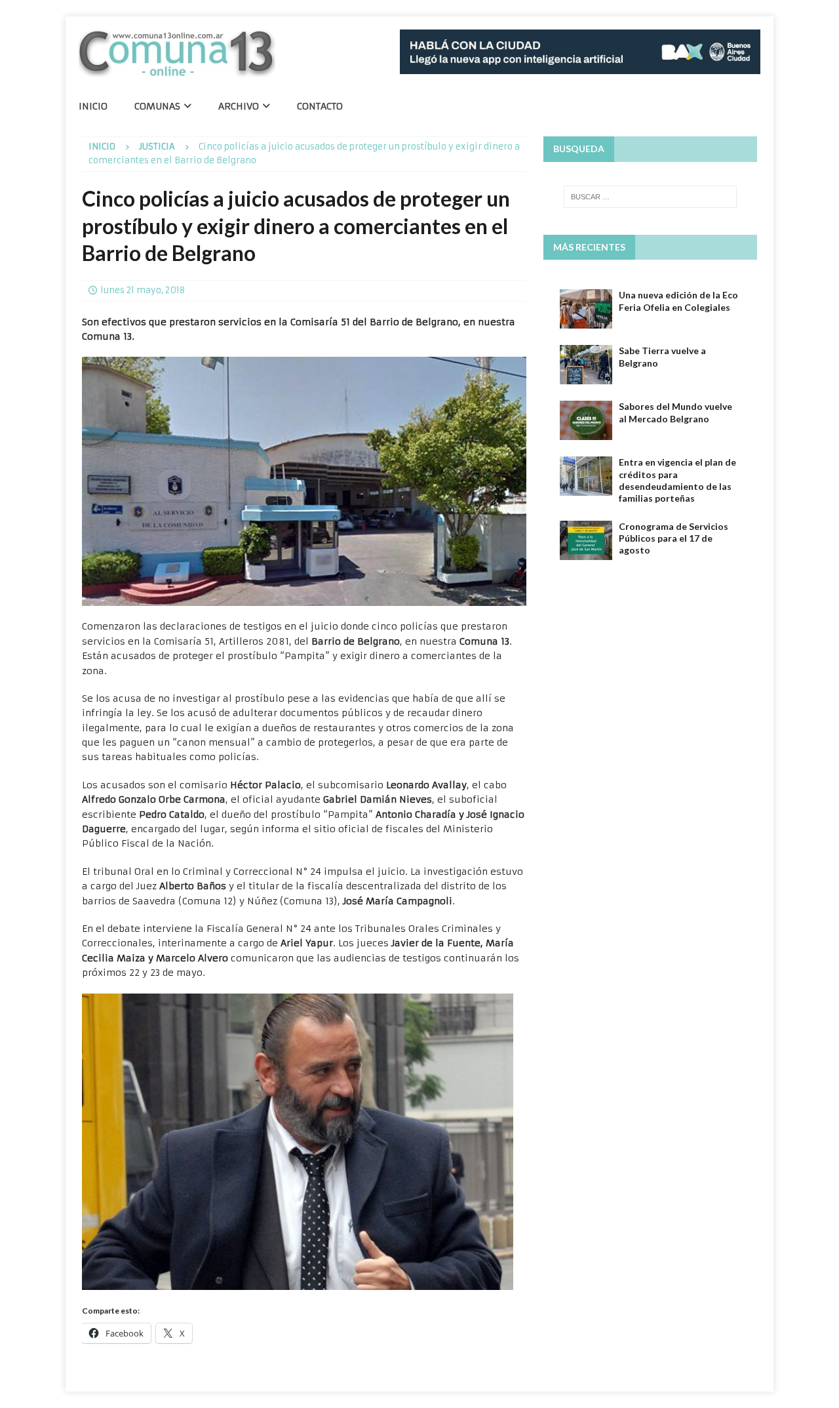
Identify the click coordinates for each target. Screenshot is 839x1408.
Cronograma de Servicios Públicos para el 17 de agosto (673, 538)
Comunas (157, 106)
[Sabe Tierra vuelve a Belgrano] (586, 364)
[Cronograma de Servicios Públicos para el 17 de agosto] (586, 540)
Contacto (320, 106)
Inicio (93, 106)
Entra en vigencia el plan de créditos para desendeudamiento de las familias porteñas (677, 480)
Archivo (238, 106)
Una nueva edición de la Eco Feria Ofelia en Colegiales (678, 300)
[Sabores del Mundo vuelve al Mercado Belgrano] (586, 420)
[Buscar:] (650, 197)
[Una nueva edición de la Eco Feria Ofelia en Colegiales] (586, 309)
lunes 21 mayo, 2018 (142, 290)
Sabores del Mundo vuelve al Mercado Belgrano (675, 412)
